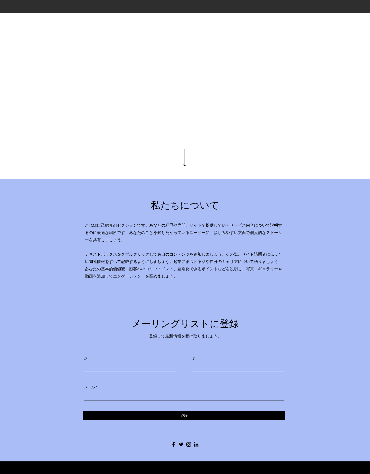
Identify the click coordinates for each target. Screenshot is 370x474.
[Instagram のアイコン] (189, 444)
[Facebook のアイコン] (173, 444)
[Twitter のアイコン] (181, 444)
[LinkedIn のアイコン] (196, 444)
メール (89, 387)
